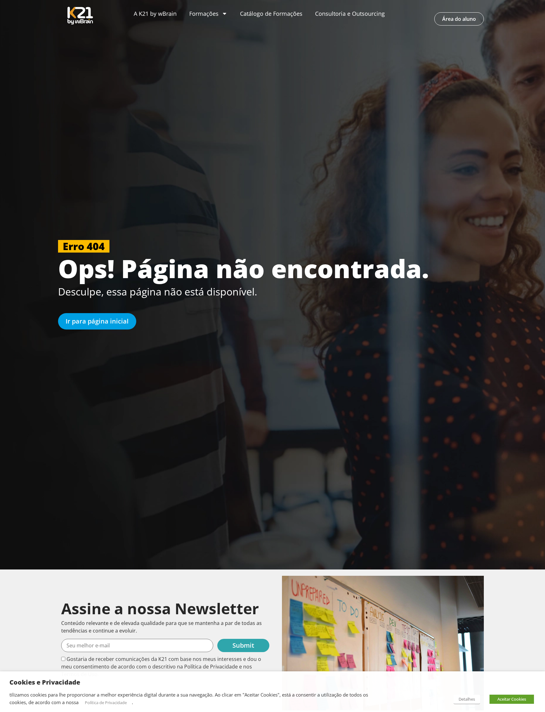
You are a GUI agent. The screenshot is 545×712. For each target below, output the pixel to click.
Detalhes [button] (467, 699)
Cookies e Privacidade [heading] (44, 682)
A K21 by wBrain (155, 13)
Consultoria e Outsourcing (350, 13)
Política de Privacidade (106, 702)
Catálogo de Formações (271, 13)
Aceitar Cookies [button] (511, 699)
